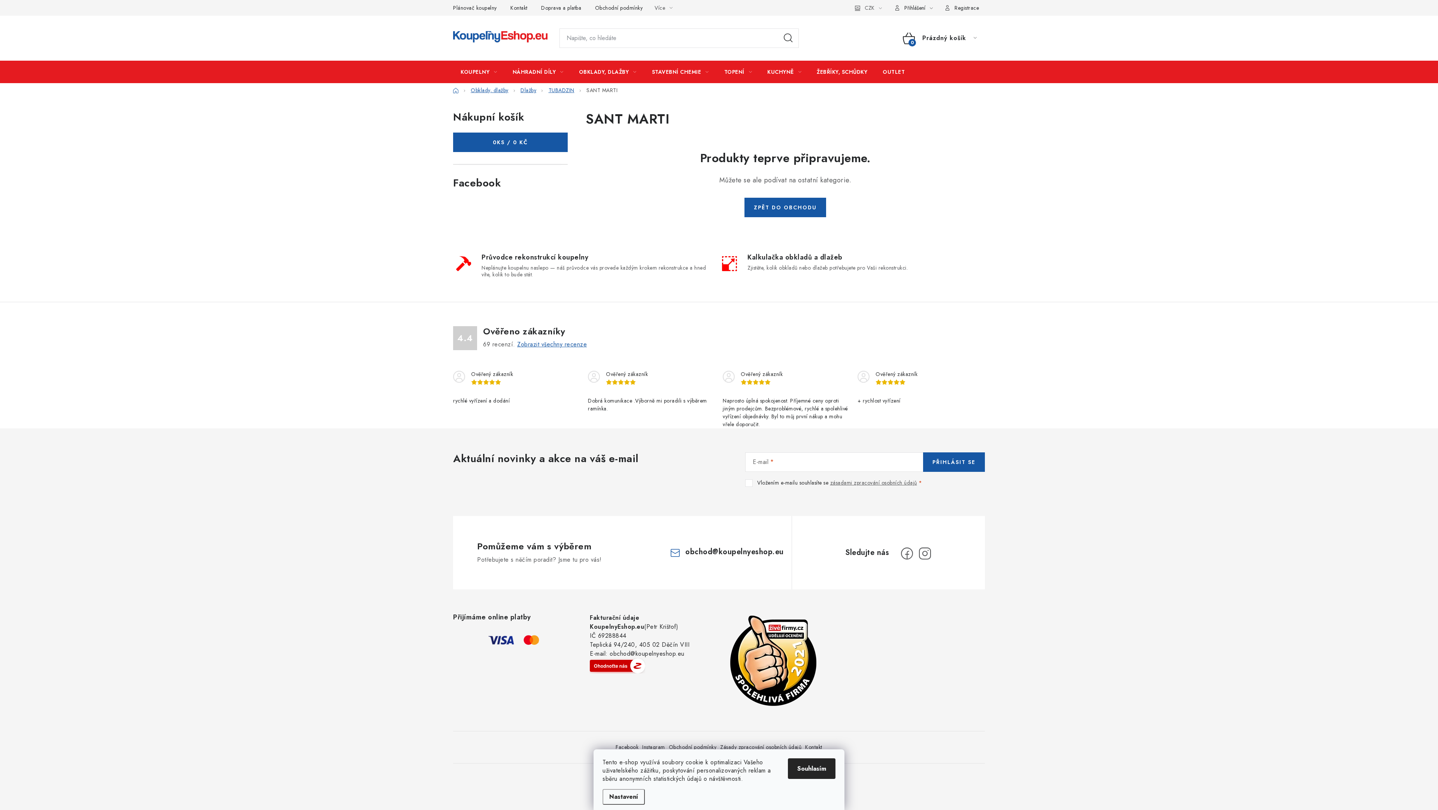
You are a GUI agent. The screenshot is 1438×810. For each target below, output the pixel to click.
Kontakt (519, 8)
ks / (510, 142)
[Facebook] (907, 553)
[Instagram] (925, 553)
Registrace (967, 8)
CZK (869, 8)
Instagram (653, 747)
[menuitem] (479, 72)
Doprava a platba (561, 8)
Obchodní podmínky (619, 8)
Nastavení (623, 796)
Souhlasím (811, 768)
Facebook (627, 747)
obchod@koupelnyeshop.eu (734, 551)
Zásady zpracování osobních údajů (760, 747)
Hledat (788, 38)
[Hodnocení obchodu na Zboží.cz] (617, 665)
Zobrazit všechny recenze (552, 344)
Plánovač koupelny (475, 8)
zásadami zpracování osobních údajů (873, 482)
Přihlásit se (954, 462)
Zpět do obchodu (785, 207)
